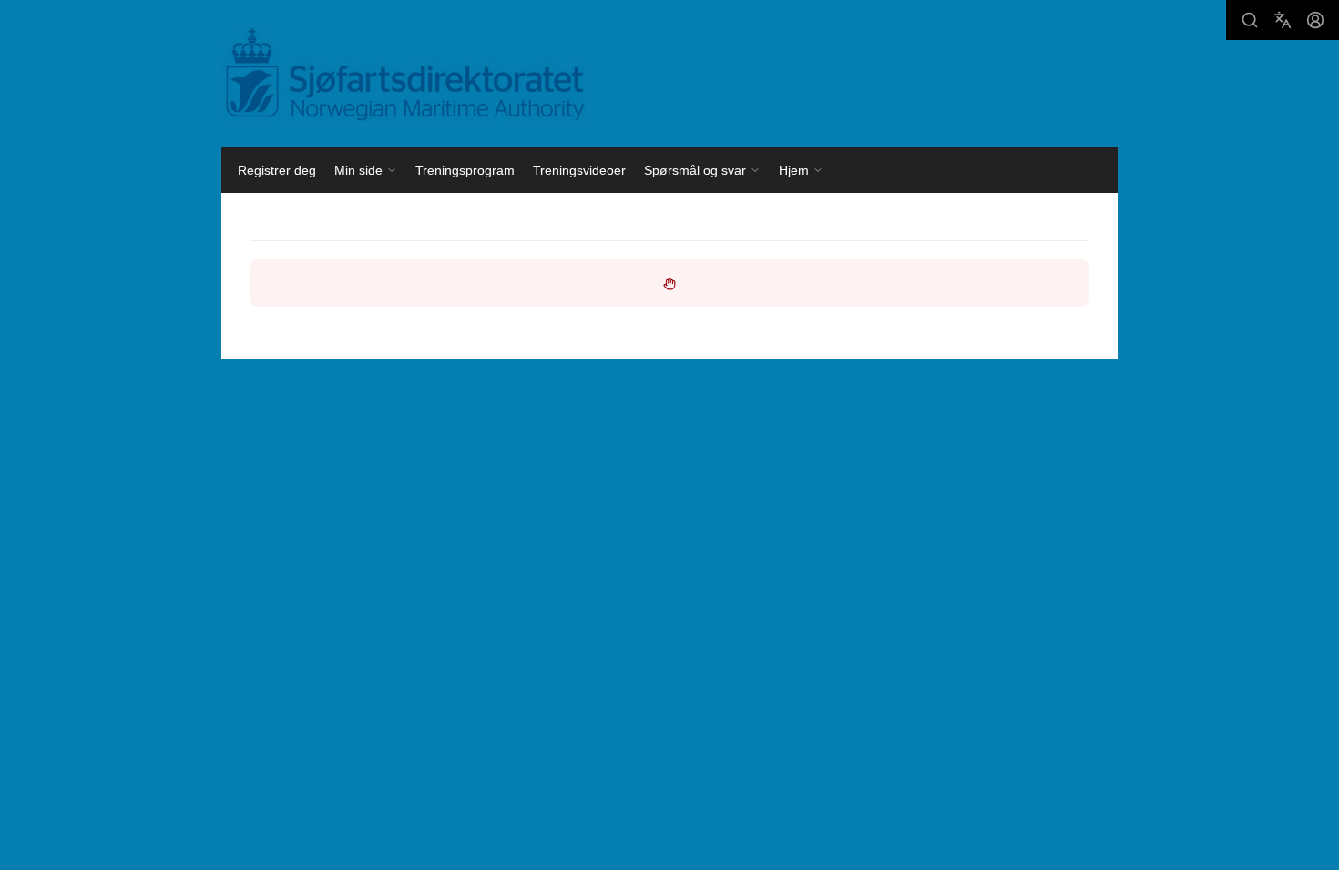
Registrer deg (277, 170)
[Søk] (1249, 20)
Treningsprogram (465, 170)
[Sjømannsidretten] (403, 75)
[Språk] (1282, 20)
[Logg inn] (1315, 20)
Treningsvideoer (579, 170)
